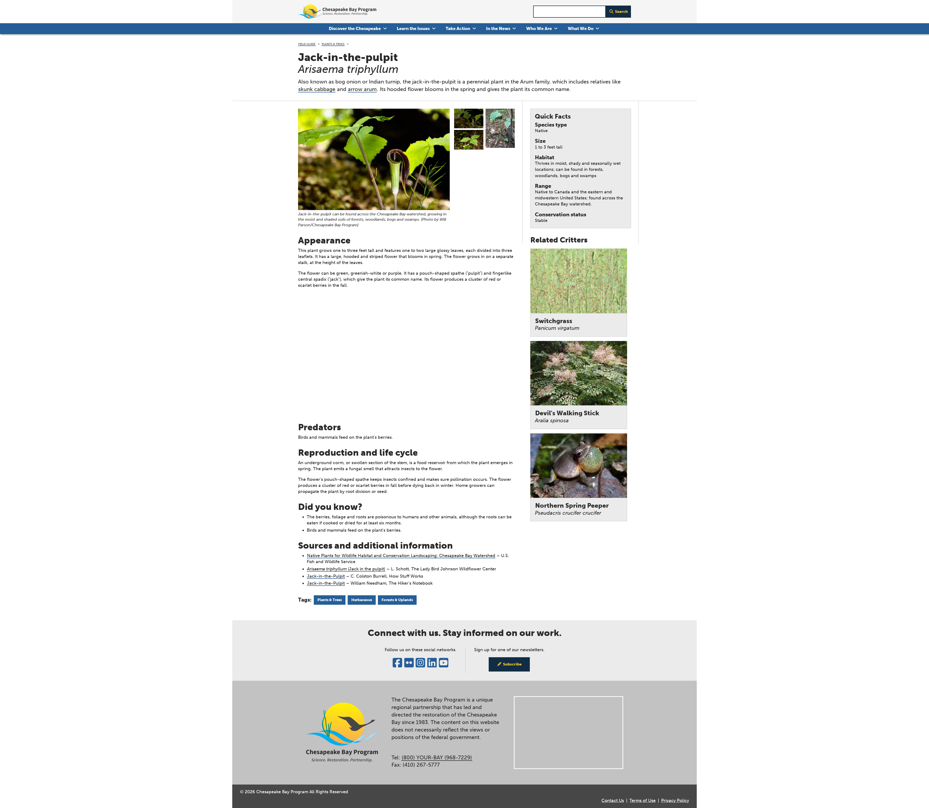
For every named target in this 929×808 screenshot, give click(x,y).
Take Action (458, 28)
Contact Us (612, 800)
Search (621, 11)
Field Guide (306, 44)
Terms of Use (642, 800)
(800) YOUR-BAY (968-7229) (437, 757)
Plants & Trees (333, 44)
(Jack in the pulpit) (346, 569)
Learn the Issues (413, 28)
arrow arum (362, 89)
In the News (498, 28)
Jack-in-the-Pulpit (326, 576)
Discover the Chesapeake (355, 28)
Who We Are (539, 28)
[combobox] (569, 12)
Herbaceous (361, 600)
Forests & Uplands (397, 600)
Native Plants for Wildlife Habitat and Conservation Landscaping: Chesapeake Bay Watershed (401, 555)
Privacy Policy (675, 800)
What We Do (580, 28)
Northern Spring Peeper (572, 509)
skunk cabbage (316, 89)
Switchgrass (557, 324)
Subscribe (512, 664)
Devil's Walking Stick (567, 416)
